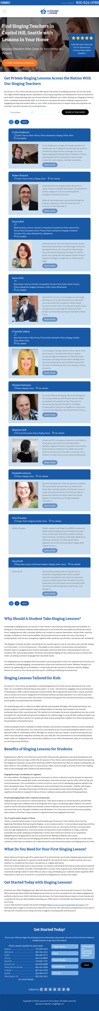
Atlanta (7, 949)
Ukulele (76, 337)
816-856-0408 (41, 964)
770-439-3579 (41, 949)
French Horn (74, 227)
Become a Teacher (43, 1004)
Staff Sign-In (58, 1004)
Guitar (64, 284)
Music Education (27, 230)
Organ (19, 521)
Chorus (25, 135)
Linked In (50, 989)
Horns (16, 230)
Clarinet (37, 227)
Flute (66, 227)
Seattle (23, 138)
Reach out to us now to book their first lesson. (66, 905)
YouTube (54, 989)
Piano (43, 135)
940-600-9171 (41, 955)
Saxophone (51, 135)
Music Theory (34, 135)
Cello (19, 135)
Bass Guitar (19, 284)
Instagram (68, 989)
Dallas (7, 955)
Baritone (17, 227)
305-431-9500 (41, 967)
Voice (71, 135)
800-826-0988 (87, 2)
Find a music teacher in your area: (26, 945)
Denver (7, 958)
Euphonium (58, 227)
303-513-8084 (41, 958)
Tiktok (63, 989)
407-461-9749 (41, 970)
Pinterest (59, 989)
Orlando (8, 970)
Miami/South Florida (13, 967)
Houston (8, 961)
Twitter (45, 989)
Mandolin (56, 337)
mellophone (48, 233)
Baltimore (8, 952)
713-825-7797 (41, 961)
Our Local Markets (26, 979)
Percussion (27, 433)
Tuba (24, 233)
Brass (24, 227)
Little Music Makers (40, 564)
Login (5, 3)
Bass (16, 337)
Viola (16, 340)
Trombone (73, 230)
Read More (49, 165)
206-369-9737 (41, 973)
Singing (59, 135)
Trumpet (17, 233)
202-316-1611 (41, 952)
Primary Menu (4, 11)
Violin (65, 135)
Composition (47, 227)
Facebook (41, 989)
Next (24, 122)
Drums (53, 284)
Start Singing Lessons (19, 62)
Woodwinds (37, 233)
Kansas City (9, 964)
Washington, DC (11, 976)
